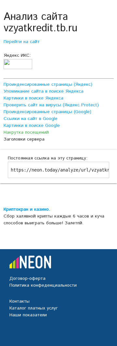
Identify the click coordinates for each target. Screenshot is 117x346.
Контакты (19, 301)
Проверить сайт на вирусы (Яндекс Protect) (51, 105)
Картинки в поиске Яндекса (33, 98)
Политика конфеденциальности (43, 285)
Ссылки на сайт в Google (31, 118)
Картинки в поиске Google (32, 125)
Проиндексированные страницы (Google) (47, 112)
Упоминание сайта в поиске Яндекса (44, 91)
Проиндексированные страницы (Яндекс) (48, 84)
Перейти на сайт (22, 41)
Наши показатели (28, 315)
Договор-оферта (27, 278)
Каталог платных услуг (33, 308)
